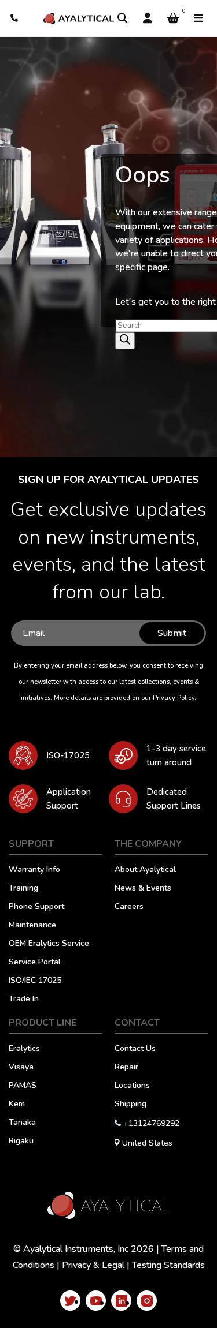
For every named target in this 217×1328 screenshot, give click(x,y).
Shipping (130, 1104)
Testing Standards (168, 1265)
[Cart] (173, 18)
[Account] (147, 18)
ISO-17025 (68, 755)
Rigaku (21, 1141)
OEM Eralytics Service (49, 944)
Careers (129, 907)
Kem (17, 1104)
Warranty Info (34, 870)
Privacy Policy (173, 698)
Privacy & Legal (93, 1265)
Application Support (68, 798)
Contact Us (135, 1049)
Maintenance (32, 925)
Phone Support (36, 907)
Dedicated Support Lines (173, 798)
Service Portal (35, 962)
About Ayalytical (145, 870)
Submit (171, 633)
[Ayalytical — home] (78, 18)
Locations (132, 1086)
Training (23, 888)
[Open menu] (198, 18)
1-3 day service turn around (176, 755)
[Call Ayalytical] (14, 18)
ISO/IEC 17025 (35, 981)
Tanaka (22, 1123)
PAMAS (22, 1086)
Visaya (21, 1067)
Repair (126, 1067)
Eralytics (24, 1049)
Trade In (24, 999)
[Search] (122, 18)
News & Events (143, 888)
